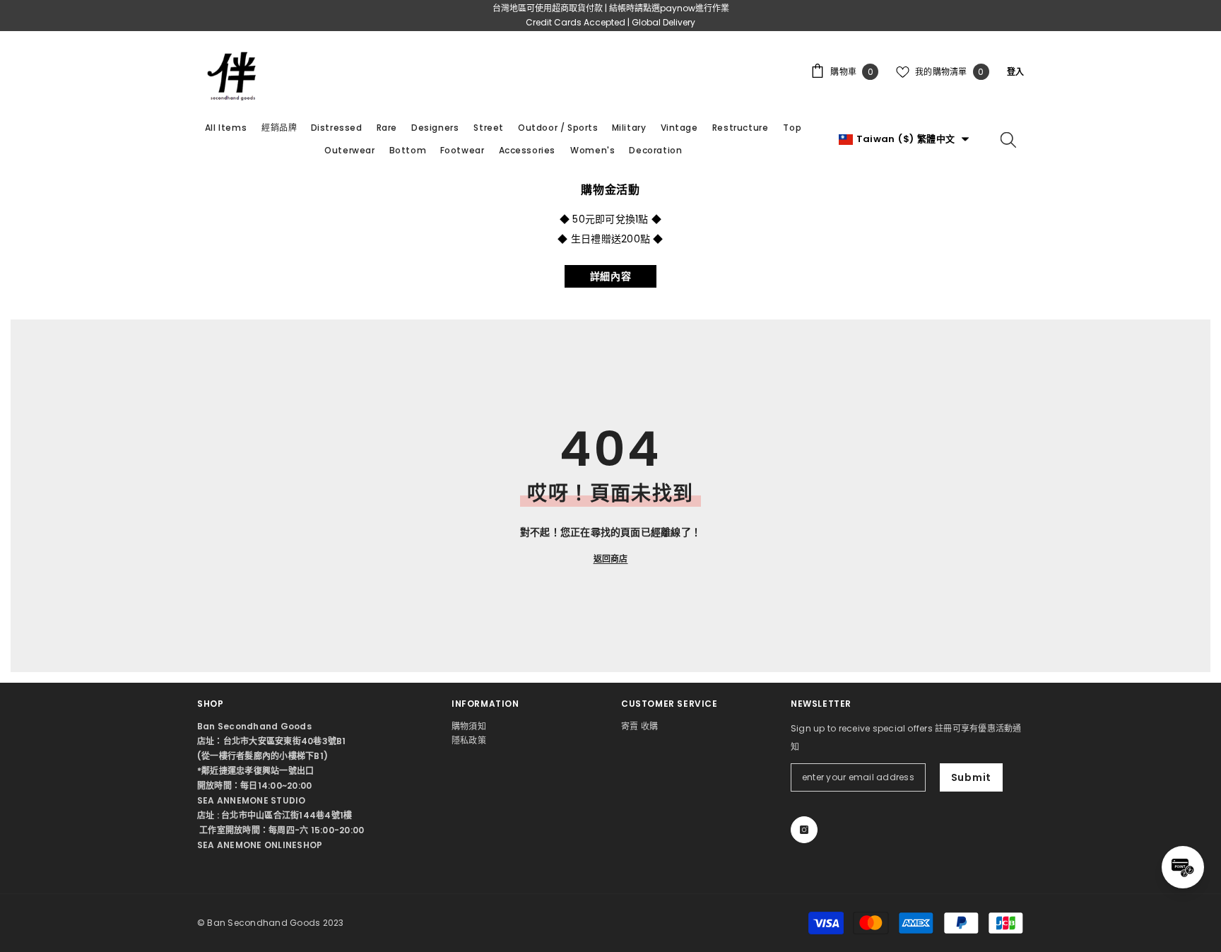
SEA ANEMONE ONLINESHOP (259, 845)
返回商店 (611, 559)
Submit (971, 777)
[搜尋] (1008, 139)
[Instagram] (804, 829)
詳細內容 (611, 276)
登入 (1015, 72)
